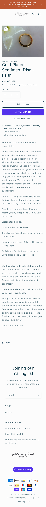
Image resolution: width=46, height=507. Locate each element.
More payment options (23, 118)
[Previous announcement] (5, 4)
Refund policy (20, 498)
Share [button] (7, 343)
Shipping (17, 85)
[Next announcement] (41, 4)
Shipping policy (24, 502)
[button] (5, 14)
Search (8, 413)
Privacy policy (33, 498)
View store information (15, 135)
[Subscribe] (38, 395)
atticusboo (22, 494)
